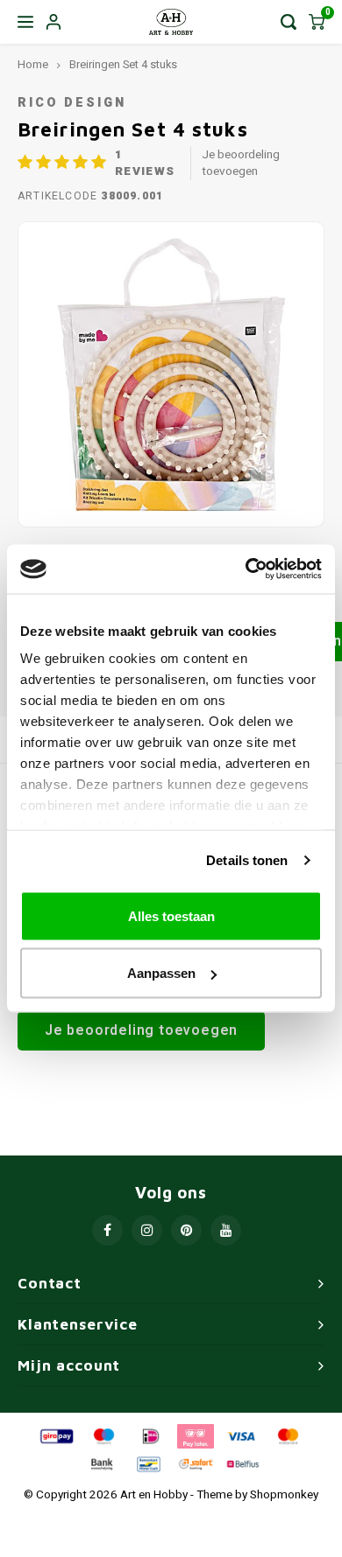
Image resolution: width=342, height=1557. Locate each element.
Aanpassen (161, 973)
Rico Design (72, 103)
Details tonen (247, 860)
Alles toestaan (171, 915)
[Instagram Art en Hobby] (147, 1230)
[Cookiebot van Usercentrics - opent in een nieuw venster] (246, 569)
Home (33, 65)
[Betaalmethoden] (55, 1436)
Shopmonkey (284, 1495)
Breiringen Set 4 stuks (123, 65)
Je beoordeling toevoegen (241, 163)
